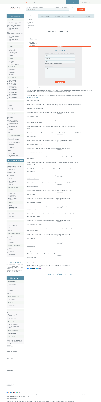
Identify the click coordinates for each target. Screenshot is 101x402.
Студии (10, 115)
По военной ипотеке (13, 225)
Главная (30, 19)
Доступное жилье (12, 299)
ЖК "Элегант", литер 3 (33, 179)
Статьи (8, 375)
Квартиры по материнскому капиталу (14, 327)
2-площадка (11, 61)
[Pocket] (35, 268)
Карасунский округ (45, 16)
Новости (8, 373)
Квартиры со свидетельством (14, 142)
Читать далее (15, 266)
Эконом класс (11, 74)
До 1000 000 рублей (12, 86)
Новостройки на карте (11, 377)
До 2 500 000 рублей (13, 94)
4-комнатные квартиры (13, 123)
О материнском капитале (13, 324)
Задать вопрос (60, 46)
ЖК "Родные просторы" (34, 100)
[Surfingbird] (37, 268)
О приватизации (12, 288)
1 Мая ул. (11, 205)
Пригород (87, 16)
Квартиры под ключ (12, 153)
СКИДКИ (8, 379)
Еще (8, 357)
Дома (10, 239)
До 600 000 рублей (12, 80)
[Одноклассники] (29, 268)
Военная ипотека (12, 305)
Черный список (11, 315)
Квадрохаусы (11, 242)
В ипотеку (10, 105)
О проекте (9, 391)
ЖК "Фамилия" (31, 171)
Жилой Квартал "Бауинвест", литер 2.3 (14, 40)
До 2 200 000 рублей (13, 92)
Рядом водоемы (12, 254)
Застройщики (44, 2)
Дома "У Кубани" (12, 169)
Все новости (15, 272)
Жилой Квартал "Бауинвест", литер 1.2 (14, 29)
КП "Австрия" (11, 184)
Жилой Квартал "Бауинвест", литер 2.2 (14, 37)
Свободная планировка (13, 156)
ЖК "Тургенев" (31, 238)
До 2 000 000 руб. (12, 255)
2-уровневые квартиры (13, 126)
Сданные (10, 145)
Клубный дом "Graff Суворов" (35, 108)
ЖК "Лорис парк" (32, 136)
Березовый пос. (12, 208)
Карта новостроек (14, 2)
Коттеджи (34, 2)
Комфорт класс (11, 72)
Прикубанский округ (59, 16)
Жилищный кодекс (12, 284)
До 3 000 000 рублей (13, 97)
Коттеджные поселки (11, 360)
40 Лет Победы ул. (13, 207)
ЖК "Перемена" (31, 194)
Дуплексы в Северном (13, 174)
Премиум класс (11, 69)
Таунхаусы (11, 236)
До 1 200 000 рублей (13, 87)
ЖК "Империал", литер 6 (34, 202)
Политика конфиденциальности (66, 401)
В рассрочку (11, 227)
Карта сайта (9, 389)
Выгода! (25, 2)
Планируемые (11, 147)
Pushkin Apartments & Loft (13, 23)
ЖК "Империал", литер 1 (34, 216)
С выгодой (11, 109)
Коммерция (11, 129)
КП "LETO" (11, 178)
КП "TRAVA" (11, 182)
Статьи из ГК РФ (12, 287)
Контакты (9, 387)
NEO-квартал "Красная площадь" (15, 22)
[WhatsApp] (38, 268)
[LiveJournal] (34, 268)
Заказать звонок (15, 9)
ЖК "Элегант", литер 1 (33, 230)
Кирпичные (11, 151)
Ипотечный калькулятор (13, 306)
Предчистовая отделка (13, 155)
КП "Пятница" (31, 246)
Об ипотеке (11, 290)
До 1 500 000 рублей (13, 89)
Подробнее (60, 105)
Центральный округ (73, 16)
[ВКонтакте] (28, 268)
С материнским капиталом (14, 106)
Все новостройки (15, 16)
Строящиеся (11, 144)
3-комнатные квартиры (13, 121)
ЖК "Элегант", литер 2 (33, 186)
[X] (32, 268)
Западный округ (12, 193)
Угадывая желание (12, 318)
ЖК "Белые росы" (32, 128)
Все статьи (9, 345)
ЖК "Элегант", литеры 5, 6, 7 (35, 144)
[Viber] (40, 268)
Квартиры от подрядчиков (14, 140)
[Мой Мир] (31, 268)
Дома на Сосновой (12, 171)
